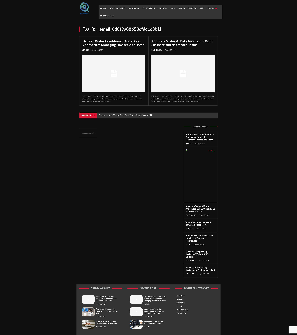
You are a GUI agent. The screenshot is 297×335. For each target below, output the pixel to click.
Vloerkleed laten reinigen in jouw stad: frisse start (198, 223)
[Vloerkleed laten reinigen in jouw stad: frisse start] (136, 324)
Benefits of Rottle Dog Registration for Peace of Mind (200, 268)
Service (85, 50)
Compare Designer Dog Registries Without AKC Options (197, 254)
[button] (216, 8)
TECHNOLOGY (156, 50)
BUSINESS (189, 228)
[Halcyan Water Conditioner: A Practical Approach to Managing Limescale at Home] (113, 73)
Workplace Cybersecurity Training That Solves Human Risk (106, 311)
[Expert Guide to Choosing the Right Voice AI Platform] (88, 324)
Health (188, 244)
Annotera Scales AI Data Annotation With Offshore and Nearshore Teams (181, 43)
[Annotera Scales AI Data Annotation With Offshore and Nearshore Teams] (183, 73)
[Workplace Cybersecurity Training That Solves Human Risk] (88, 311)
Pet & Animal (190, 260)
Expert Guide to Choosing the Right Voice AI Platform (106, 322)
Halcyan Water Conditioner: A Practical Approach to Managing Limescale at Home (113, 43)
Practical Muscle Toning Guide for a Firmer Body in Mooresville (126, 115)
